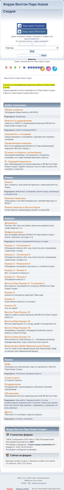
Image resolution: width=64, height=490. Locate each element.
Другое (9, 412)
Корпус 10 (10, 305)
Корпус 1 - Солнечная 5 (17, 245)
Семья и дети (12, 378)
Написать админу (22, 489)
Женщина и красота (33, 374)
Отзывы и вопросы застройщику (23, 152)
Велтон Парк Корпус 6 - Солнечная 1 (25, 283)
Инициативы (21, 116)
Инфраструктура (14, 232)
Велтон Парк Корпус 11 (17, 312)
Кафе (8, 364)
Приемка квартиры (15, 198)
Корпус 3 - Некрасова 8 (17, 264)
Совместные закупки (49, 403)
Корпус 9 (10, 299)
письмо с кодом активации (36, 41)
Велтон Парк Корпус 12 (17, 321)
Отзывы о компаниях (24, 419)
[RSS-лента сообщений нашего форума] (42, 68)
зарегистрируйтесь (31, 39)
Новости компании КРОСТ (26, 130)
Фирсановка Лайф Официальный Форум (27, 346)
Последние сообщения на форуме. (21, 450)
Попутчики (8, 405)
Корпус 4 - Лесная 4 (15, 270)
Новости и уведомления (18, 121)
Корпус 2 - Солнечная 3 (17, 254)
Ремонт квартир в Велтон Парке (22, 207)
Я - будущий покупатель (18, 161)
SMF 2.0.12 (21, 478)
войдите (46, 36)
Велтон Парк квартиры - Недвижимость (29, 405)
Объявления (12, 393)
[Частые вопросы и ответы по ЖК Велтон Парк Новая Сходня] (54, 68)
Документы (11, 223)
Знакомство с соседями (18, 134)
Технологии (20, 374)
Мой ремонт (20, 191)
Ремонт (9, 182)
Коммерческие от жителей (29, 403)
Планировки (31, 191)
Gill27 (31, 442)
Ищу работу (20, 400)
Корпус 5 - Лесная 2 (15, 277)
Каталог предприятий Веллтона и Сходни (32, 241)
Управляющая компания (18, 143)
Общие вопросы (14, 110)
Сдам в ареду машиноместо (41, 445)
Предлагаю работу (33, 400)
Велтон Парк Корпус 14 (17, 337)
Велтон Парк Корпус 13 (17, 328)
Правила (10, 489)
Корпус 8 (10, 292)
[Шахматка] (48, 68)
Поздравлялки (13, 384)
